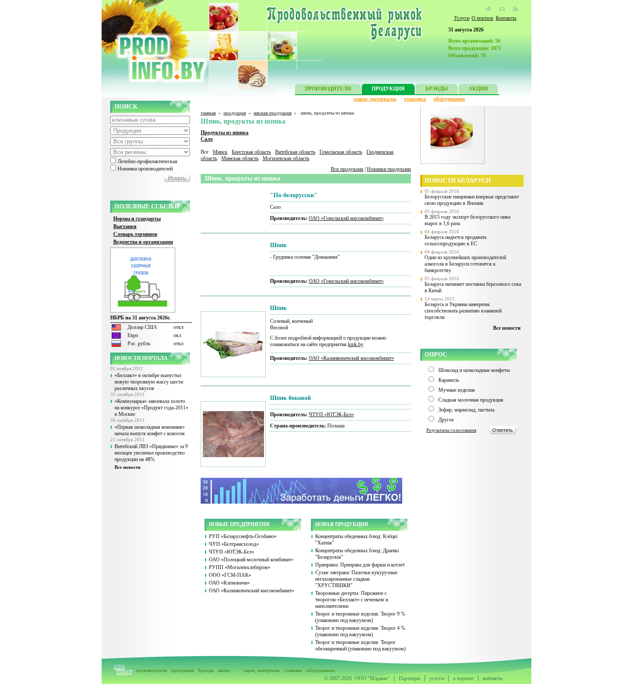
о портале (463, 678)
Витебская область (295, 152)
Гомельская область (341, 152)
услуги (436, 678)
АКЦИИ (478, 89)
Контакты (506, 18)
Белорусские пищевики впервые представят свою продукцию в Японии (472, 200)
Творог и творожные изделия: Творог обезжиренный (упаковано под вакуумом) (360, 645)
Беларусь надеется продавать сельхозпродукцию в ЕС (456, 240)
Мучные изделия (456, 390)
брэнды (206, 670)
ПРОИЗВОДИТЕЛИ (328, 89)
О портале (482, 18)
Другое (446, 420)
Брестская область (251, 152)
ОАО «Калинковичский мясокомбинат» (351, 358)
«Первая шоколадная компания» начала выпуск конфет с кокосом (150, 430)
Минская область (239, 158)
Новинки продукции (389, 169)
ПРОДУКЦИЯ (388, 89)
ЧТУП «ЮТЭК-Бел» (331, 415)
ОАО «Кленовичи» (229, 583)
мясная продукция (273, 112)
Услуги (461, 18)
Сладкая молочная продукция (470, 400)
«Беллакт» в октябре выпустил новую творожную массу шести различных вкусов (149, 381)
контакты (493, 678)
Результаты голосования (451, 430)
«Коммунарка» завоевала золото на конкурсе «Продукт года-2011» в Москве (151, 407)
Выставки (125, 226)
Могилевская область (286, 158)
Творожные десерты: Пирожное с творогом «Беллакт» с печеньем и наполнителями (351, 599)
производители (151, 670)
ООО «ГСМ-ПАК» (230, 575)
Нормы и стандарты (137, 219)
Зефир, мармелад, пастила (466, 410)
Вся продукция (347, 169)
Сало (207, 139)
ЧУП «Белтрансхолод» (234, 544)
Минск (220, 152)
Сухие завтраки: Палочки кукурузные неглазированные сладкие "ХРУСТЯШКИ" (356, 578)
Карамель (448, 380)
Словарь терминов (135, 234)
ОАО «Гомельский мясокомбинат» (346, 218)
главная (208, 112)
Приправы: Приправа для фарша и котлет (360, 565)
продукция (234, 112)
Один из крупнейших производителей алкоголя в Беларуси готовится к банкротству (465, 263)
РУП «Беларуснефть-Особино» (242, 536)
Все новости (127, 467)
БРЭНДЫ (436, 89)
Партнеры (409, 678)
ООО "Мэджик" (372, 678)
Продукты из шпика (224, 133)
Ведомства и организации (143, 242)
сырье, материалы (375, 99)
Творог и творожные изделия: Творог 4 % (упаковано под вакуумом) (360, 631)
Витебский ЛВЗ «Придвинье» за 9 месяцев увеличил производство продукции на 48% (151, 452)
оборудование (449, 99)
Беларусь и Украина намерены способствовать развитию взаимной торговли (463, 310)
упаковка (415, 99)
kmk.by (355, 344)
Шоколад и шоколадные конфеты (474, 370)
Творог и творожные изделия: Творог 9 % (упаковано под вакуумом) (360, 617)
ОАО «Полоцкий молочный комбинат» (251, 560)
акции (224, 670)
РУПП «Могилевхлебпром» (239, 567)
